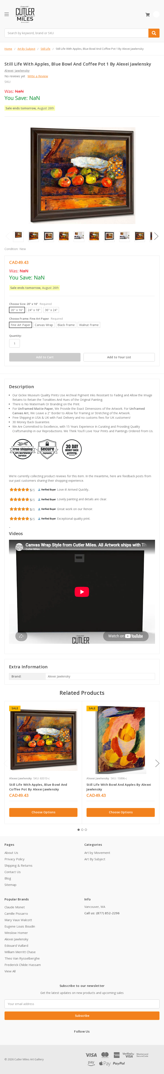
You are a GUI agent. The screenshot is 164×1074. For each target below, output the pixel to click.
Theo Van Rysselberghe (22, 958)
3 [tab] (86, 830)
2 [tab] (82, 830)
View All (10, 971)
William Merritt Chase (20, 952)
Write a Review (38, 76)
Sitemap (10, 884)
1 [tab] (79, 830)
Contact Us (12, 872)
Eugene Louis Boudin (19, 926)
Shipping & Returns (18, 865)
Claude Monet (14, 907)
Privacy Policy (14, 859)
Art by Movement (97, 852)
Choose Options (43, 812)
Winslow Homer (16, 933)
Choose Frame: (36, 318)
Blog (7, 878)
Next (156, 236)
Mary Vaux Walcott (18, 920)
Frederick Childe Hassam (22, 965)
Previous (7, 236)
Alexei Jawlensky (16, 939)
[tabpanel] (43, 762)
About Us (11, 852)
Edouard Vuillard (16, 945)
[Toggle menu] (6, 14)
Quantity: (15, 336)
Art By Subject (94, 859)
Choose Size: (30, 304)
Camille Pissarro (16, 913)
